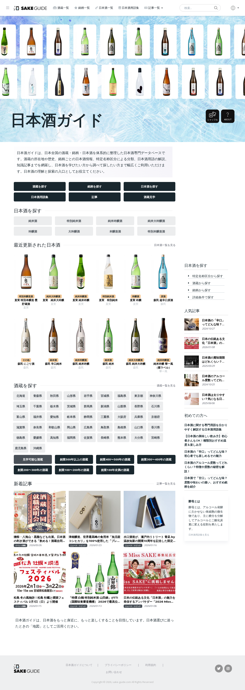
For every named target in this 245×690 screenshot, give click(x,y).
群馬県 (88, 406)
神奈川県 (155, 396)
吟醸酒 (33, 231)
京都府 (155, 417)
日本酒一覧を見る (165, 245)
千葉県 (37, 406)
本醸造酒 (115, 231)
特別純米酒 (74, 221)
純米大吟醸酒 (156, 221)
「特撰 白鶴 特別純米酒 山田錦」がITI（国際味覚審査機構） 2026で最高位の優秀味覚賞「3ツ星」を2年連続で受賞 (93, 600)
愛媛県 (37, 437)
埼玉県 (20, 406)
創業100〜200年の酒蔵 (74, 470)
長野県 (138, 406)
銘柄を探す (94, 186)
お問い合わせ (114, 672)
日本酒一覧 (106, 8)
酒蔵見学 (149, 197)
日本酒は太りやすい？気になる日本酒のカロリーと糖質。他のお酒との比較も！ (213, 397)
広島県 (88, 427)
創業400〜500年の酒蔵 (115, 459)
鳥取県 (105, 427)
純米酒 (33, 221)
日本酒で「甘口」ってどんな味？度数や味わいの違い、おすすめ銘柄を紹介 (205, 482)
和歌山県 (54, 427)
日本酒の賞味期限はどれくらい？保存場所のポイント (213, 360)
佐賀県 (88, 437)
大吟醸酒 (74, 231)
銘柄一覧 (84, 8)
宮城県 (105, 396)
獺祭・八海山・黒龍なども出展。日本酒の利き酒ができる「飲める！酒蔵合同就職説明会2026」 (39, 539)
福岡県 (71, 437)
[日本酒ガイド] (30, 7)
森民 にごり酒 (26, 363)
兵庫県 (138, 417)
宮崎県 (155, 437)
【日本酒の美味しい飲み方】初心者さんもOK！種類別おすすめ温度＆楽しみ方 (205, 440)
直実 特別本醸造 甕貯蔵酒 (26, 302)
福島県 (122, 396)
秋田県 (54, 396)
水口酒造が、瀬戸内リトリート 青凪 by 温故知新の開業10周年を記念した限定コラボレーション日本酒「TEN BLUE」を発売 (149, 539)
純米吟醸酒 (115, 221)
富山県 (20, 417)
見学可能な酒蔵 (33, 459)
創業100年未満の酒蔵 (115, 470)
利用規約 (150, 665)
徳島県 (20, 437)
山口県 (138, 427)
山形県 (71, 396)
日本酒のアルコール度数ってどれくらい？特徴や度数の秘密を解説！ (213, 378)
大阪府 (122, 417)
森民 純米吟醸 (81, 363)
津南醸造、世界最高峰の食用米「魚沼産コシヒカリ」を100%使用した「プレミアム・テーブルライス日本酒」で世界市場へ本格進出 (94, 539)
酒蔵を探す (40, 186)
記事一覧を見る (166, 483)
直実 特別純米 (108, 300)
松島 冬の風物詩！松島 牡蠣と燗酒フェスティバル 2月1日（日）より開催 (39, 599)
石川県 (155, 406)
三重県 (105, 417)
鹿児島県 (20, 448)
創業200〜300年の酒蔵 (33, 470)
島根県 (122, 427)
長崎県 (105, 437)
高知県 (54, 437)
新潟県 (105, 406)
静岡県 (88, 417)
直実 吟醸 (135, 300)
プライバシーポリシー (118, 665)
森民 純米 (108, 363)
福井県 (37, 417)
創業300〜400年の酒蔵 (156, 459)
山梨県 (122, 406)
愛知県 (54, 417)
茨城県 (71, 406)
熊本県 (122, 437)
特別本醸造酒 (156, 231)
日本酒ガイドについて (79, 665)
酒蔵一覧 (63, 8)
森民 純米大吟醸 (135, 363)
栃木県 (54, 406)
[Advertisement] (206, 199)
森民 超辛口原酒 (163, 300)
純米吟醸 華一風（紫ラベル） (163, 365)
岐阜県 (71, 417)
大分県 (138, 437)
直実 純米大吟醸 (53, 300)
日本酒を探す (149, 186)
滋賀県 (20, 427)
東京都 (138, 396)
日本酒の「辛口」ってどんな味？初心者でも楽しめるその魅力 (213, 322)
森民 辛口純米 (53, 363)
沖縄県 (37, 448)
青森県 (37, 396)
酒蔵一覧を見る (166, 385)
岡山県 (71, 427)
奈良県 (37, 427)
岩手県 (88, 396)
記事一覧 (154, 8)
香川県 (155, 427)
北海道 (20, 396)
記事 (94, 197)
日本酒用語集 (130, 8)
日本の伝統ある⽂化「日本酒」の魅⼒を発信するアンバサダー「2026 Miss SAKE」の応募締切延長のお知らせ (149, 600)
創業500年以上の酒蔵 (74, 459)
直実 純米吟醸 (81, 300)
